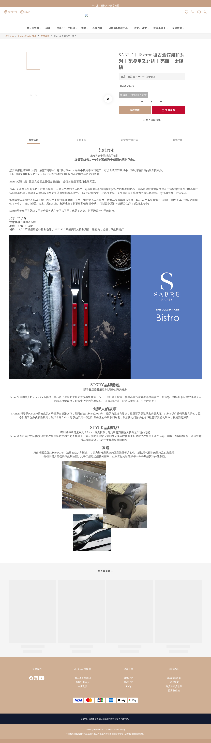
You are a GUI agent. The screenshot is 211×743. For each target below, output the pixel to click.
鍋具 (47, 28)
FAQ (128, 686)
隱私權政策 (174, 690)
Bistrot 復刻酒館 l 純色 (65, 36)
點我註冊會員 (83, 682)
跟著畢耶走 (159, 28)
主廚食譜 (82, 686)
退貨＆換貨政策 (174, 686)
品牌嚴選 (177, 28)
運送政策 (174, 682)
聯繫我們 (128, 678)
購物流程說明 (174, 678)
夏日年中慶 (33, 28)
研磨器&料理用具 (118, 28)
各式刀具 (97, 28)
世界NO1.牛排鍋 (66, 28)
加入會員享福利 (83, 678)
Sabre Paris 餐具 (27, 36)
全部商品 (9, 36)
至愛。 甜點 (140, 28)
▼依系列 (45, 36)
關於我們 (128, 682)
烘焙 (83, 28)
